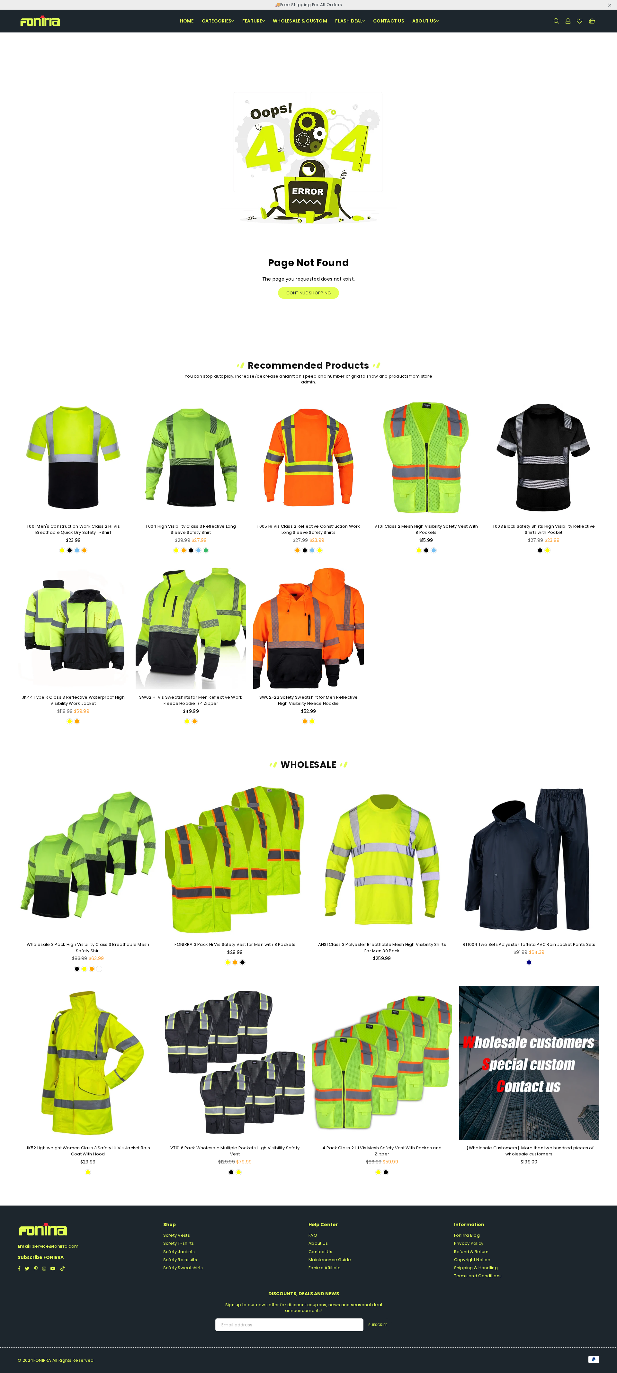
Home (187, 21)
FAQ (312, 1235)
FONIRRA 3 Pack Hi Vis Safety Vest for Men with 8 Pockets (234, 944)
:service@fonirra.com (54, 1246)
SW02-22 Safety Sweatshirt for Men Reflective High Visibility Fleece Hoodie (308, 700)
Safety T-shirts (178, 1243)
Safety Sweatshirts (183, 1268)
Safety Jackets (179, 1252)
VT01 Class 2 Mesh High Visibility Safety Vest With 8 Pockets (426, 529)
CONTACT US (388, 21)
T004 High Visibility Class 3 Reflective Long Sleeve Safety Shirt (191, 529)
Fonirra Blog (467, 1235)
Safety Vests (176, 1235)
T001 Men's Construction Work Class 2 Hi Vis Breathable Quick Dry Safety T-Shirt (73, 529)
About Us (424, 21)
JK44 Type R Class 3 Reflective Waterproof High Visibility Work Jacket (73, 700)
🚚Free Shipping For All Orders (308, 5)
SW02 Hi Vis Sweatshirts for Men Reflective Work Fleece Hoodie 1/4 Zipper (190, 700)
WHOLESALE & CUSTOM (300, 21)
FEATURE (252, 21)
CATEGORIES (217, 21)
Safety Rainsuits (180, 1260)
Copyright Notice (472, 1260)
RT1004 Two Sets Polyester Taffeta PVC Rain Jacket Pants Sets (529, 944)
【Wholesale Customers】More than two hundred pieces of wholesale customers (529, 1151)
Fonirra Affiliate (324, 1268)
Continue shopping (308, 293)
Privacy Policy (469, 1243)
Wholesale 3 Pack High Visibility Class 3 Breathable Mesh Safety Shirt (88, 947)
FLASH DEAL (348, 21)
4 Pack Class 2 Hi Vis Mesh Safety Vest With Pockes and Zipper (382, 1151)
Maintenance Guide (329, 1260)
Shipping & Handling (476, 1268)
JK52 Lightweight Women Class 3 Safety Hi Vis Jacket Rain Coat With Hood (88, 1151)
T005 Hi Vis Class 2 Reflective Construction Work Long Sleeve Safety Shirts (308, 529)
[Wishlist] (580, 21)
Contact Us (320, 1252)
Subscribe (377, 1324)
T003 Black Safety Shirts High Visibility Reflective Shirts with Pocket (544, 529)
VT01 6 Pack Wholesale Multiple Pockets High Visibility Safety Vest (235, 1151)
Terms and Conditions (478, 1276)
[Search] (556, 21)
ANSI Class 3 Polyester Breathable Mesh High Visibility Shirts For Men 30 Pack (382, 947)
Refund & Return (471, 1252)
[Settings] (568, 21)
